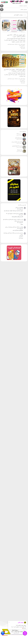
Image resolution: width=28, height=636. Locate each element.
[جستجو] (1, 5)
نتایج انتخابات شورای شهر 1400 (12, 213)
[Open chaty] (3, 633)
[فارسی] (2, 2)
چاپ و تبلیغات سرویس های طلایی (16, 219)
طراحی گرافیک (22, 47)
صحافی (16, 207)
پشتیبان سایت (20, 233)
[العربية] (7, 2)
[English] (4, 2)
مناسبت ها (23, 48)
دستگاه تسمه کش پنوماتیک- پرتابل (12, 227)
